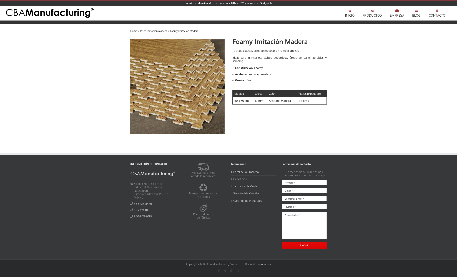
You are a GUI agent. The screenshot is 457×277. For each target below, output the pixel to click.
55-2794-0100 (142, 210)
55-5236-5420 (143, 203)
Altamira (266, 264)
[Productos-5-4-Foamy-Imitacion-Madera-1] (177, 86)
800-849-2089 (143, 216)
